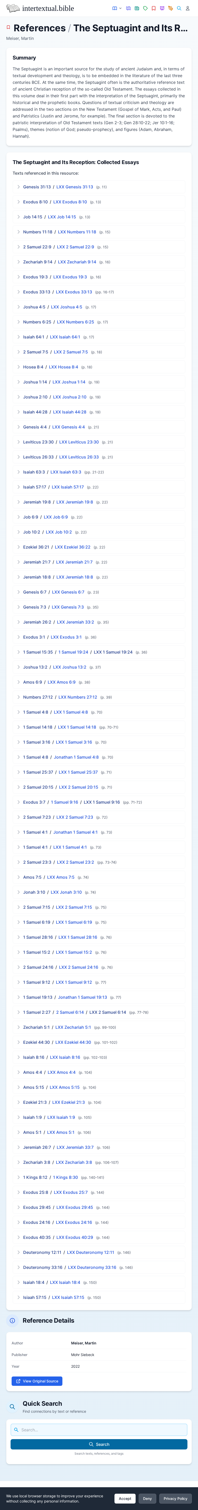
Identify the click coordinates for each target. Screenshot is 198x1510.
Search (103, 1444)
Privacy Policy (175, 1498)
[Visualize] (162, 8)
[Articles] (137, 8)
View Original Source (40, 1381)
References (40, 28)
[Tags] (145, 8)
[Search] (179, 8)
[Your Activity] (187, 8)
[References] (154, 8)
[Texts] (117, 8)
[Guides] (128, 8)
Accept (125, 1498)
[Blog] (171, 8)
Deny (147, 1498)
